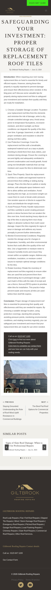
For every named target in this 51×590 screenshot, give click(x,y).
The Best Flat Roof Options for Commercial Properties (38, 407)
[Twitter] (21, 585)
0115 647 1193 (37, 3)
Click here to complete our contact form (24, 346)
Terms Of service (33, 580)
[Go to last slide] (7, 447)
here (15, 339)
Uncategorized (25, 16)
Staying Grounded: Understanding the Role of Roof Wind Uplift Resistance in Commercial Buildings (13, 410)
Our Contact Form (10, 560)
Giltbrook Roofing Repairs (20, 70)
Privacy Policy (17, 580)
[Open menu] (46, 10)
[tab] (20, 458)
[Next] (44, 447)
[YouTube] (30, 585)
